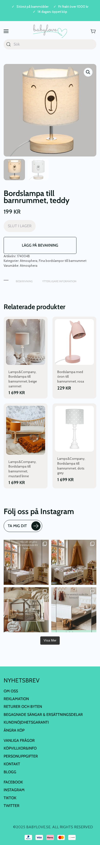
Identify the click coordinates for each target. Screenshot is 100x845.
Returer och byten (23, 706)
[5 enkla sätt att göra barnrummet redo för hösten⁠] (73, 609)
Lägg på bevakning (40, 245)
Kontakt (12, 764)
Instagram (14, 790)
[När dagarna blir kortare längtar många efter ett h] (26, 562)
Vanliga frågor (19, 740)
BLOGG (10, 772)
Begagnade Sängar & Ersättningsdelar (43, 714)
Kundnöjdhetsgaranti (26, 722)
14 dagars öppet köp (52, 12)
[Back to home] (50, 31)
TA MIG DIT (17, 526)
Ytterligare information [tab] (59, 281)
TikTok (10, 798)
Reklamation (16, 698)
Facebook (13, 782)
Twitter (11, 805)
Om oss (11, 691)
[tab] (6, 279)
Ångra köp (14, 730)
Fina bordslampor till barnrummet (62, 261)
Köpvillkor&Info (20, 748)
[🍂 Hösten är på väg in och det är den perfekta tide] (26, 609)
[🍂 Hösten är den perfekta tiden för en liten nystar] (73, 562)
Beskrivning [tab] (24, 281)
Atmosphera (28, 261)
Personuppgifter (21, 756)
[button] (6, 31)
